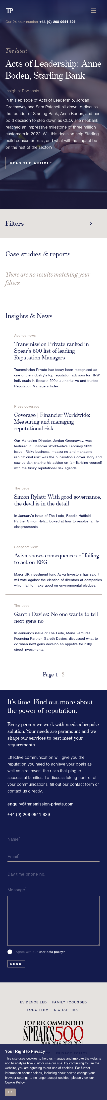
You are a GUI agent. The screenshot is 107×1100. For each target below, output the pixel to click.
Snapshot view (26, 547)
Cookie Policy (15, 1082)
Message (16, 890)
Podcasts (30, 91)
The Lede (21, 488)
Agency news (25, 335)
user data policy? (52, 952)
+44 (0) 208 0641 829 (57, 21)
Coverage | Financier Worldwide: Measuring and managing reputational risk (52, 421)
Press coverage (26, 406)
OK (10, 1092)
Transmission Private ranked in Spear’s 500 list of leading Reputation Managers (51, 350)
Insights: (13, 91)
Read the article (31, 163)
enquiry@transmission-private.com (40, 804)
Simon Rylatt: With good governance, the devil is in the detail (57, 500)
